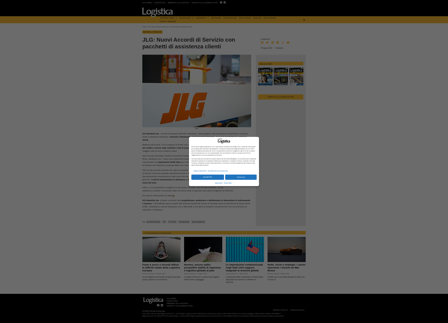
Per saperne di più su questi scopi (218, 171)
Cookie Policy (219, 183)
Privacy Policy (228, 183)
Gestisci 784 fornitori (200, 171)
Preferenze (241, 177)
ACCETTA (207, 177)
